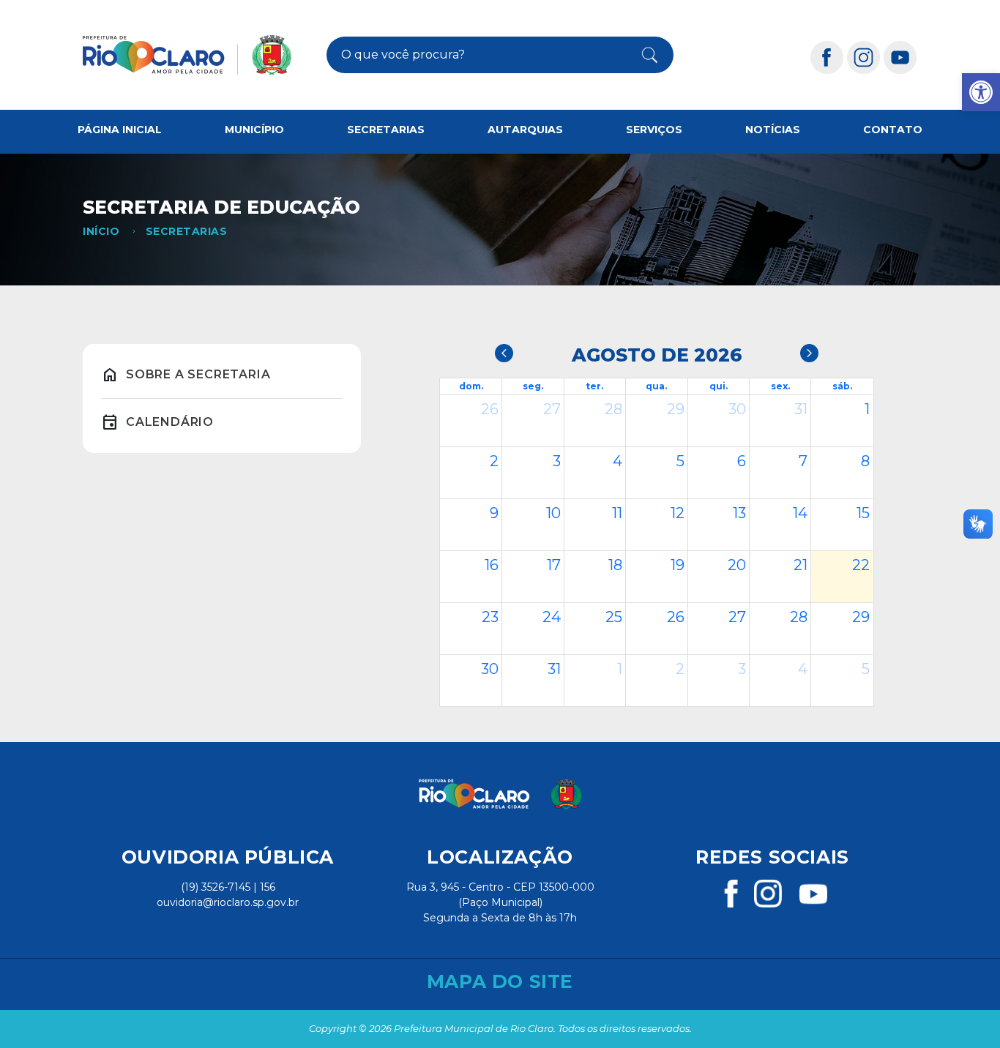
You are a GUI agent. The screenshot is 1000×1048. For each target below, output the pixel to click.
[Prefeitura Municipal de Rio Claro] (187, 55)
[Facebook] (827, 57)
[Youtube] (900, 57)
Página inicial (120, 129)
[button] (981, 92)
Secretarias (386, 129)
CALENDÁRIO (170, 422)
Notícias (772, 129)
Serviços (654, 129)
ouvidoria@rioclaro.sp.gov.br (228, 902)
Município (254, 129)
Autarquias (525, 129)
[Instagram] (864, 57)
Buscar (641, 55)
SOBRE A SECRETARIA (198, 374)
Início (101, 231)
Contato (892, 129)
